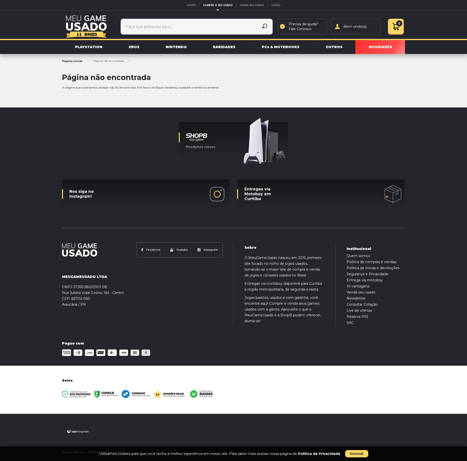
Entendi (356, 453)
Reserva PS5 (357, 316)
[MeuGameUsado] (86, 26)
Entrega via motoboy (365, 280)
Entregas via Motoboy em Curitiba (257, 194)
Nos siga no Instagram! (81, 194)
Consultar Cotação (362, 304)
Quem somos (358, 256)
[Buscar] (264, 27)
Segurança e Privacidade (367, 274)
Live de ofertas (359, 310)
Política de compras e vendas (371, 262)
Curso (275, 5)
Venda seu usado (252, 5)
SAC (350, 322)
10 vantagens (358, 286)
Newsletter (356, 298)
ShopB (191, 5)
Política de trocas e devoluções (373, 268)
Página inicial (72, 61)
